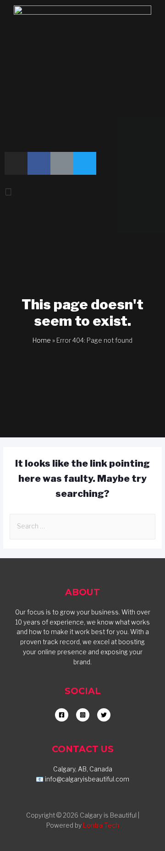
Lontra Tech (101, 825)
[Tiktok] (61, 163)
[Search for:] (82, 526)
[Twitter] (84, 163)
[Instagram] (16, 163)
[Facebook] (39, 163)
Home (42, 340)
